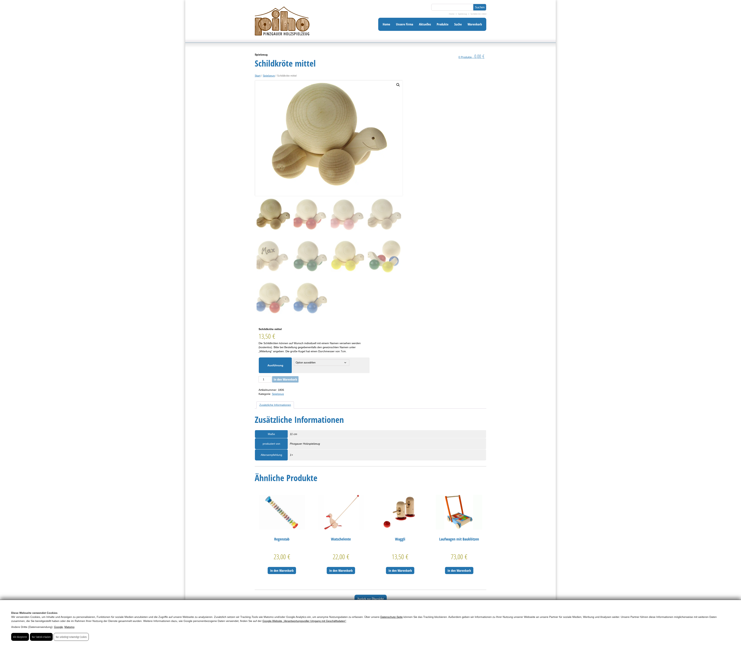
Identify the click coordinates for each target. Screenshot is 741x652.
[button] (398, 84)
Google (58, 626)
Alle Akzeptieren (20, 637)
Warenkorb (475, 24)
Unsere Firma (404, 24)
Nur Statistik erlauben (41, 637)
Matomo (69, 626)
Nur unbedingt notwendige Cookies (71, 637)
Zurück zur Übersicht (370, 599)
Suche (458, 24)
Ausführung (275, 365)
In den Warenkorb (285, 379)
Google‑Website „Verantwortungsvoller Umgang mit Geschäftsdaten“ (304, 620)
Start (258, 75)
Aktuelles (425, 24)
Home (451, 14)
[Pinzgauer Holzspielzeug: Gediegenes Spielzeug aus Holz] (282, 41)
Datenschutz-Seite (391, 616)
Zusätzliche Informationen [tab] (275, 404)
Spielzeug (462, 14)
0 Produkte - (471, 57)
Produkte (442, 24)
